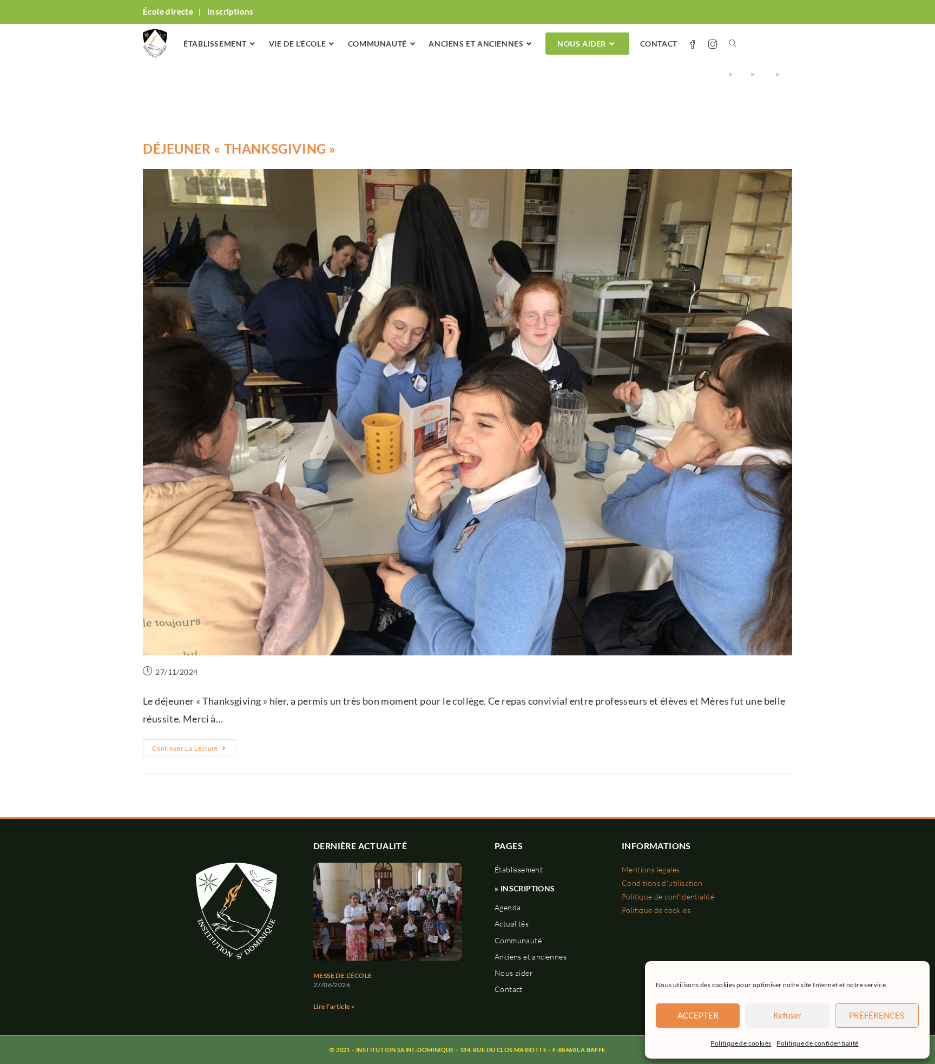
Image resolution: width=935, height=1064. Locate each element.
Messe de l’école (342, 975)
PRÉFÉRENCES (876, 1015)
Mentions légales (651, 869)
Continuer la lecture (193, 745)
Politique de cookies (740, 1043)
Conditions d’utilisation (662, 883)
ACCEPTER (698, 1015)
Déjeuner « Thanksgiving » (239, 148)
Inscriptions (230, 11)
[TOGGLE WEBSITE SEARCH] (732, 44)
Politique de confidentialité (817, 1043)
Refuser (787, 1015)
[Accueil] (721, 74)
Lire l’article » (333, 1006)
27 (787, 74)
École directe (168, 11)
